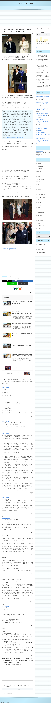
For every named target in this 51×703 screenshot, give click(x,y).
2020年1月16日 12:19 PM (6, 387)
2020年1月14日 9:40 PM (5, 577)
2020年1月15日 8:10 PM (5, 421)
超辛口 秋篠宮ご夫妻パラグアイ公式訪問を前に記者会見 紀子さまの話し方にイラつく (42, 67)
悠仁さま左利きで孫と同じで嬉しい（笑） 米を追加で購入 (42, 76)
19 (43, 41)
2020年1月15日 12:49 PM (6, 433)
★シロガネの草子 (39, 151)
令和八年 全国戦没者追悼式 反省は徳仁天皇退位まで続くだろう (43, 61)
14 (46, 39)
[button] (23, 283)
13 (45, 39)
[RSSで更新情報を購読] (20, 289)
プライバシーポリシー (41, 249)
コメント (4, 665)
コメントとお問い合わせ (42, 246)
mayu (3, 419)
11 (41, 39)
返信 (31, 416)
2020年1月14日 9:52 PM (5, 559)
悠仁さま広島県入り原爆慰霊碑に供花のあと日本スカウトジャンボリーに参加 (42, 81)
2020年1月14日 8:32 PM (5, 606)
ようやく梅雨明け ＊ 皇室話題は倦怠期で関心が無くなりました (43, 87)
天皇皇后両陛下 (5, 276)
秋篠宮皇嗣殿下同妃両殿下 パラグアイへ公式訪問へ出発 (42, 56)
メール (3, 681)
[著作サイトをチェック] (15, 289)
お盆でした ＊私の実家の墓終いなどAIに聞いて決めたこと (42, 71)
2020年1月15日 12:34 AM (6, 518)
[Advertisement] (25, 18)
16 (37, 41)
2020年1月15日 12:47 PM (6, 497)
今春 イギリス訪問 (11, 276)
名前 (3, 677)
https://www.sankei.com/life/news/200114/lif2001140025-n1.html (15, 137)
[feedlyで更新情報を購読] (17, 289)
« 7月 (37, 47)
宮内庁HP (38, 155)
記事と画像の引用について (42, 252)
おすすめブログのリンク (42, 244)
